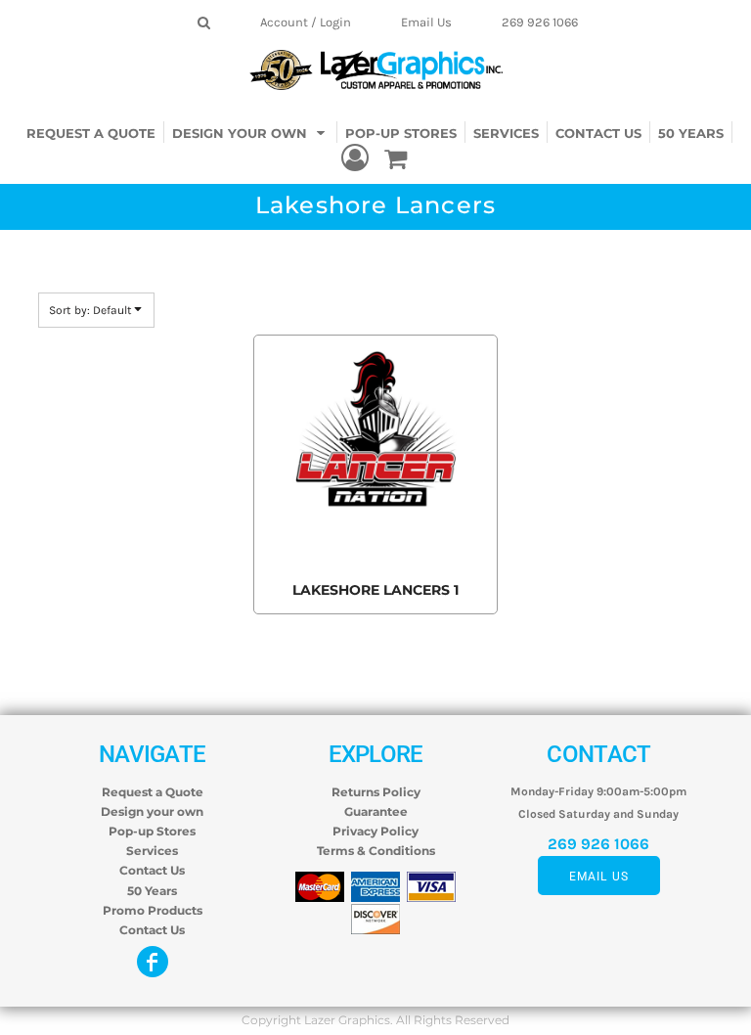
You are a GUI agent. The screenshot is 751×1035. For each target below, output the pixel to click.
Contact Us (152, 870)
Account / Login (305, 22)
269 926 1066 (540, 22)
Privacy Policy (375, 831)
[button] (250, 131)
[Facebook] (152, 961)
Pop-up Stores (152, 831)
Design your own (152, 811)
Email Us (426, 22)
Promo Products (152, 910)
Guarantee (376, 811)
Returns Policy (375, 792)
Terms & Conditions (376, 850)
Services (152, 850)
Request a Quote (152, 792)
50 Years (152, 890)
